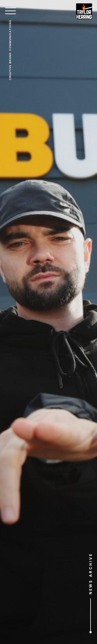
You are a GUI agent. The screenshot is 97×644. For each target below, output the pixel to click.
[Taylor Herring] (84, 11)
